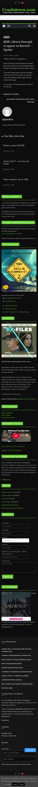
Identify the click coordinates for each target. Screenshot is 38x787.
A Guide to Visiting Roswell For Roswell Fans (16, 655)
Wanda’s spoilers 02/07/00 (14, 145)
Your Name (5, 523)
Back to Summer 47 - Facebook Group (17, 312)
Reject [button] (22, 784)
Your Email (5, 530)
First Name (5, 749)
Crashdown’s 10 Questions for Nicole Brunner (17, 672)
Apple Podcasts (24, 399)
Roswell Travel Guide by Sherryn (12, 668)
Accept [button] (15, 784)
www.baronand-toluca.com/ (10, 505)
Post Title (4, 544)
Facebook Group (10, 309)
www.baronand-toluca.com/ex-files (13, 508)
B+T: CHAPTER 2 (19, 446)
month (29, 764)
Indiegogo (28, 624)
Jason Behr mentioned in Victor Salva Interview (20, 100)
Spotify (33, 399)
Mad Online (5, 499)
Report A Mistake (7, 413)
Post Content (6, 561)
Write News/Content (8, 417)
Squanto (16, 55)
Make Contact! (6, 415)
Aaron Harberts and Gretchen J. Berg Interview (17, 684)
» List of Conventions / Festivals (12, 233)
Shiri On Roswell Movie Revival (12, 663)
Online (7, 733)
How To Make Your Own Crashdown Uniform (16, 659)
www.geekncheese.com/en (13, 298)
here (34, 238)
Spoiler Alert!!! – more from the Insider (16, 162)
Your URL (4, 537)
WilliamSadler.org (7, 502)
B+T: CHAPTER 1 (7, 446)
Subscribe (30, 750)
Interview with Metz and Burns (12, 680)
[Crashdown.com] (4, 26)
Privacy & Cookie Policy (9, 736)
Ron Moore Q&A (7, 688)
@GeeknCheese (10, 301)
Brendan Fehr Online (8, 492)
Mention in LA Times (11, 94)
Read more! (5, 720)
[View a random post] (34, 26)
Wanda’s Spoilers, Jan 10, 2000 (16, 179)
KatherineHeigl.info (7, 495)
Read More (29, 784)
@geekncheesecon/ (11, 305)
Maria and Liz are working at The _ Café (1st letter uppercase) (14, 553)
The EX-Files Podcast (14, 450)
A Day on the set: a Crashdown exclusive (15, 676)
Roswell (6, 37)
